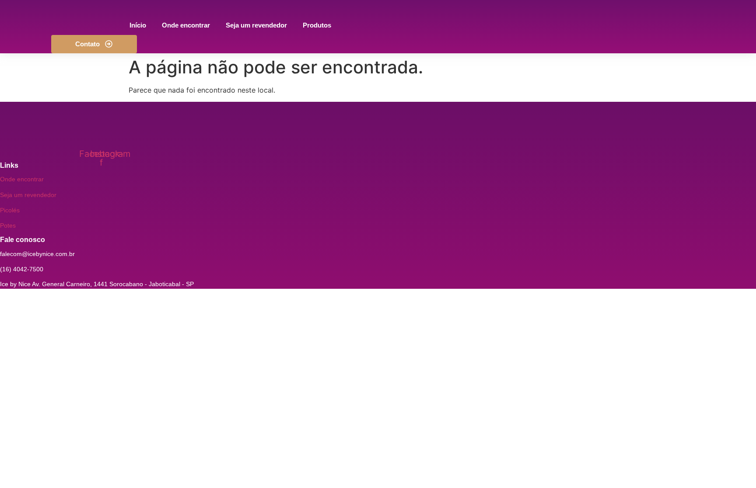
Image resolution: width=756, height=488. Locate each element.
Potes (8, 225)
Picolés (10, 210)
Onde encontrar (22, 179)
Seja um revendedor (28, 194)
